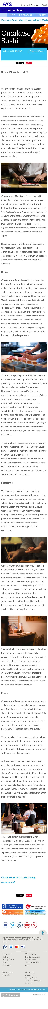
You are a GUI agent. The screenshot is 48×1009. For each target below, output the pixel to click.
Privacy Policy (30, 978)
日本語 (44, 5)
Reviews (28, 983)
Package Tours (8, 960)
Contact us (35, 5)
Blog (21, 20)
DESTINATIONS (25, 15)
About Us (29, 975)
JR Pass (6, 962)
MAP (44, 15)
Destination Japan (12, 10)
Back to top (43, 932)
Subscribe (24, 5)
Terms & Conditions (33, 980)
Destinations (30, 960)
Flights (5, 957)
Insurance (7, 965)
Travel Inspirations (32, 962)
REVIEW (12, 15)
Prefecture (38, 994)
